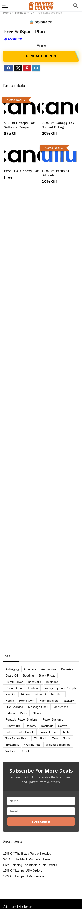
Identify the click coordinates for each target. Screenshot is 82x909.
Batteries (67, 669)
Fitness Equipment (33, 694)
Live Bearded (14, 707)
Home (7, 12)
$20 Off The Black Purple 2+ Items (27, 859)
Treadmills (12, 744)
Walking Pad (32, 744)
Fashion (10, 694)
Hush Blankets (48, 700)
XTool (25, 751)
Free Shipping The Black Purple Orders (30, 865)
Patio (23, 713)
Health (9, 700)
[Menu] (5, 5)
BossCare (34, 681)
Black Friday (47, 675)
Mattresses (60, 707)
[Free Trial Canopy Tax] (22, 146)
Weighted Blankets (58, 744)
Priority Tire (13, 725)
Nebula (10, 713)
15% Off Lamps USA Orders (22, 870)
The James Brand (17, 738)
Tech (66, 732)
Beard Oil (11, 675)
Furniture (57, 694)
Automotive (48, 669)
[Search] (75, 5)
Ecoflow (33, 688)
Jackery (68, 700)
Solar (8, 732)
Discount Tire (14, 688)
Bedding (28, 675)
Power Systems (52, 719)
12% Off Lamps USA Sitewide (23, 876)
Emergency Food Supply (59, 688)
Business (20, 12)
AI (31, 12)
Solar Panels (25, 732)
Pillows (36, 713)
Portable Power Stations (21, 719)
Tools (66, 738)
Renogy (31, 725)
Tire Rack (40, 738)
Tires (55, 738)
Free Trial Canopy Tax (21, 171)
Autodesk (30, 669)
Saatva (62, 725)
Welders (10, 751)
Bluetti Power (14, 681)
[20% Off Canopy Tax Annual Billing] (60, 98)
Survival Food (48, 732)
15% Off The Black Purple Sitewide (27, 853)
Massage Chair (38, 707)
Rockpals (47, 725)
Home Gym (26, 700)
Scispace (14, 39)
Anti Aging (12, 669)
